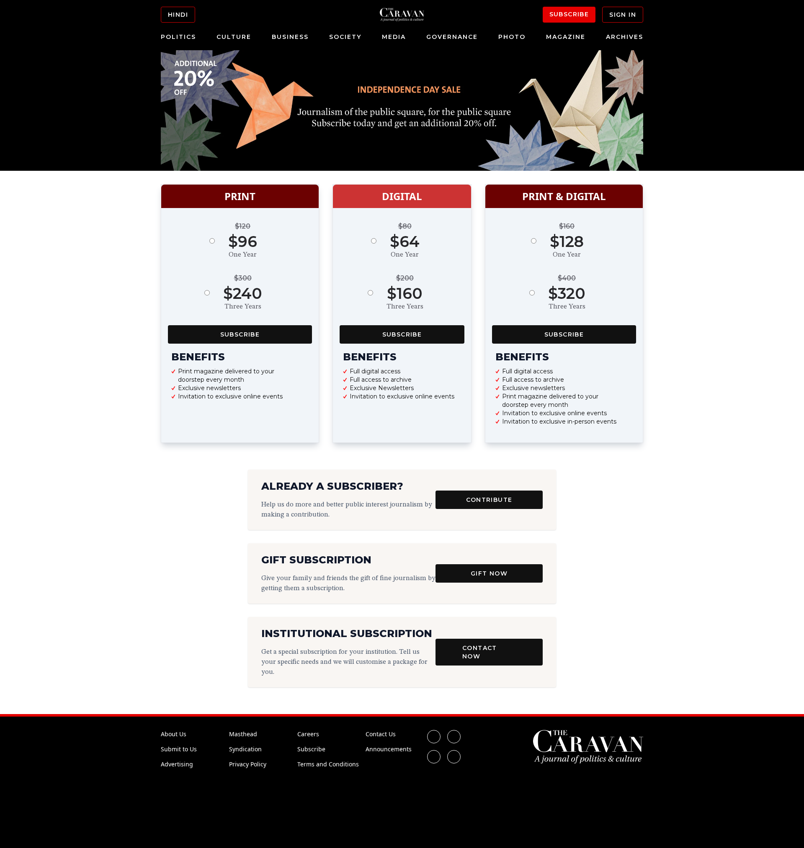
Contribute (489, 500)
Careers (308, 734)
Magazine (565, 37)
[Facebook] (434, 736)
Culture (233, 37)
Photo (512, 37)
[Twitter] (454, 736)
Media (394, 37)
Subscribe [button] (240, 334)
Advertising (177, 764)
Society (345, 37)
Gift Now (489, 573)
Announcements (389, 749)
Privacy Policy (247, 764)
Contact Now (479, 652)
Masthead (243, 734)
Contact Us (381, 734)
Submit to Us (179, 749)
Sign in (622, 14)
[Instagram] (434, 756)
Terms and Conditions (328, 764)
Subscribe (569, 14)
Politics (178, 37)
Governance (452, 37)
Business (290, 37)
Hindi (178, 14)
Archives (624, 37)
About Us (173, 734)
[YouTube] (454, 756)
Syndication (245, 749)
